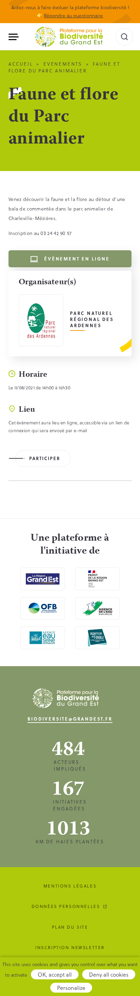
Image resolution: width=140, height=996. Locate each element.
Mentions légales (70, 886)
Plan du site (70, 927)
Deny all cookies (108, 974)
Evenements (62, 64)
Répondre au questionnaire (73, 15)
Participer (44, 458)
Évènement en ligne (76, 258)
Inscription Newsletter (70, 947)
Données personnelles (66, 906)
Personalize (71, 988)
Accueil (20, 64)
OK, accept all (55, 974)
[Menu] (16, 37)
